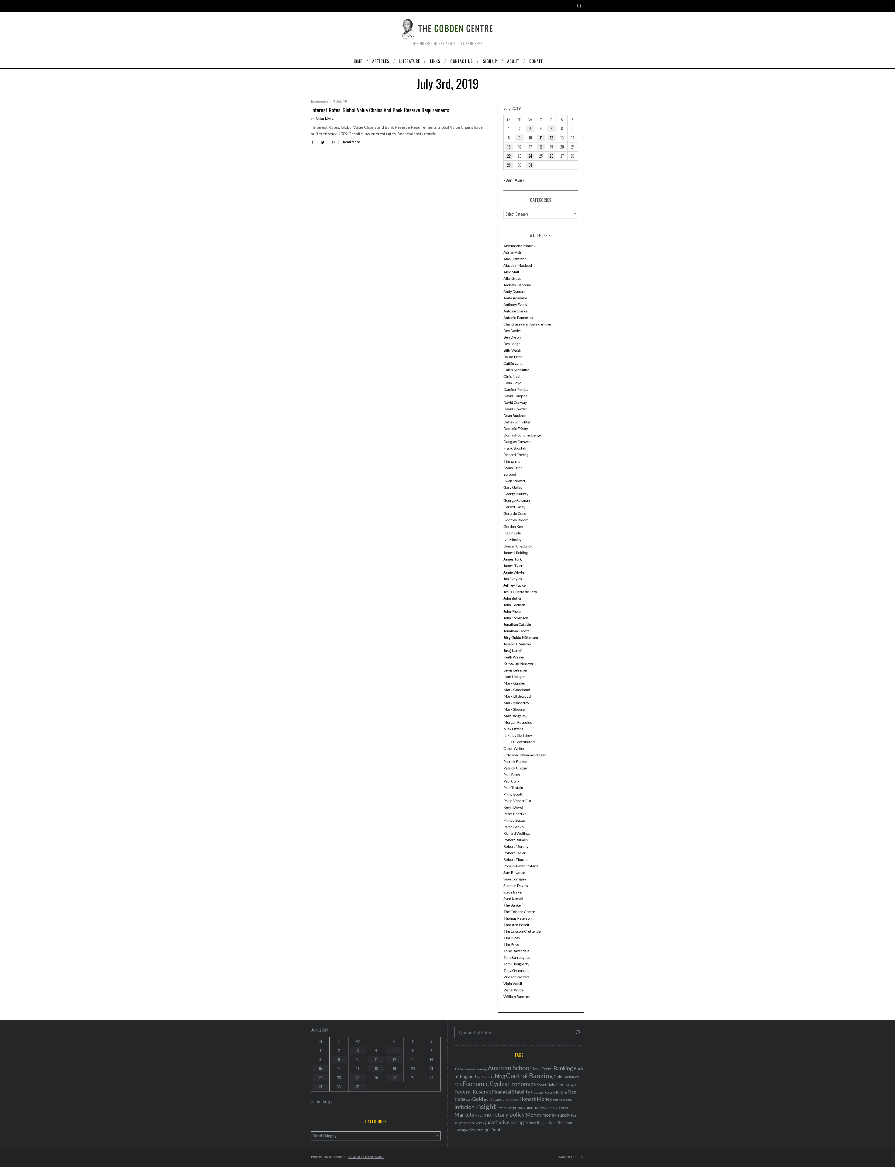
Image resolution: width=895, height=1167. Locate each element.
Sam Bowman (514, 872)
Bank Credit (542, 1068)
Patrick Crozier (515, 768)
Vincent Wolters (516, 977)
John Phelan (512, 611)
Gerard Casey (514, 507)
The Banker (512, 905)
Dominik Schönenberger (522, 435)
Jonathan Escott (516, 631)
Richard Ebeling (516, 454)
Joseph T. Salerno (517, 644)
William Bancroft (517, 996)
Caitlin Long (513, 363)
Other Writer (513, 748)
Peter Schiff (474, 1123)
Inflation (464, 1107)
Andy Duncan (514, 291)
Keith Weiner (513, 657)
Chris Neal (511, 376)
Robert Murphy (515, 846)
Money (534, 1115)
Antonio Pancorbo (518, 317)
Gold (477, 1099)
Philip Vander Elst (517, 800)
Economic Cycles (485, 1083)
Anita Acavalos (515, 298)
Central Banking (529, 1076)
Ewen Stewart (514, 480)
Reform (530, 1123)
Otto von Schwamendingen (524, 755)
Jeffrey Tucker (515, 585)
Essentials (546, 1084)
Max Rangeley (514, 715)
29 (509, 165)
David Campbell (516, 396)
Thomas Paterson (517, 918)
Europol (509, 474)
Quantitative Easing (503, 1122)
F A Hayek (570, 1085)
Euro (559, 1084)
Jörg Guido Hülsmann (520, 637)
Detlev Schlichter (517, 422)
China (559, 1076)
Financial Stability (511, 1091)
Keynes (501, 1108)
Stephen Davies (515, 885)
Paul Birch (511, 774)
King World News (546, 1108)
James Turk (512, 559)
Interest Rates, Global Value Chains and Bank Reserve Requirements (380, 110)
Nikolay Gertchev (517, 735)
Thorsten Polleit (516, 924)
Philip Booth (513, 794)
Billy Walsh (512, 350)
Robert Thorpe (515, 859)
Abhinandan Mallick (519, 245)
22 (509, 156)
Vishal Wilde (513, 990)
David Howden (515, 409)
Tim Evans (511, 461)
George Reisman (516, 500)
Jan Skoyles (512, 578)
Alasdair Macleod (517, 265)
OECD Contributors (519, 742)
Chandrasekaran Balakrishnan (527, 324)
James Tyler (513, 565)
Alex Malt (511, 272)
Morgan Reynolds (517, 722)
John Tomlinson (515, 618)
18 (541, 147)
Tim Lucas (511, 937)
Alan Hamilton (515, 258)
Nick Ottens (513, 729)
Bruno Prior (512, 356)
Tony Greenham (516, 970)
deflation (572, 1077)
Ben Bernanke (485, 1077)
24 (530, 156)
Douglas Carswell (517, 441)
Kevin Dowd (513, 807)
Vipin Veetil (512, 983)
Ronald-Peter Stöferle (520, 866)
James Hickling (515, 552)
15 (508, 147)
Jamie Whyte (513, 572)
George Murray (515, 494)
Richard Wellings (516, 833)
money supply (556, 1115)
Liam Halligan (514, 676)
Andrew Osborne (517, 285)
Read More (351, 142)
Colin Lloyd (325, 118)
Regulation (546, 1122)
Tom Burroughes (516, 957)
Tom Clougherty (516, 964)
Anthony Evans (515, 304)
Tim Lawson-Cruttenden (522, 931)
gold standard (496, 1099)
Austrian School (509, 1068)
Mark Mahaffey (516, 702)
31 (530, 165)
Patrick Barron (515, 761)
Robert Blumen (515, 840)
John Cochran (514, 605)
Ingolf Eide (512, 533)
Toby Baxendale (516, 951)
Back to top (567, 1157)
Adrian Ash (512, 252)
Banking (563, 1068)
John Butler (512, 598)
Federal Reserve (472, 1092)
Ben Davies (512, 330)
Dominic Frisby (515, 428)
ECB (458, 1084)
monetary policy (504, 1114)
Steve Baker (513, 892)
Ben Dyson (512, 337)
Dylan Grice (512, 467)
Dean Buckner (514, 415)
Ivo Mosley (512, 539)
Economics (320, 101)
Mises (479, 1115)
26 (551, 156)
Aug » (520, 180)
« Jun (508, 180)
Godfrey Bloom (515, 520)
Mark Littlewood (517, 696)
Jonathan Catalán (517, 624)
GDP (469, 1099)
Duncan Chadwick (517, 546)
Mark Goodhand (516, 689)
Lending (563, 1108)
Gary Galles (512, 487)
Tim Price (511, 944)
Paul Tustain (513, 787)
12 (551, 138)
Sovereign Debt (485, 1129)
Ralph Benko (513, 826)
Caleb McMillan (516, 369)
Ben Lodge (511, 343)
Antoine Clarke (515, 311)
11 (541, 138)
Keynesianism (520, 1107)
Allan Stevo (512, 278)
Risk (560, 1122)
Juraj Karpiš (512, 650)
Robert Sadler (514, 853)
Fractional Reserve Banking (549, 1092)
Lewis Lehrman (515, 670)
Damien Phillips (515, 389)
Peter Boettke (514, 813)
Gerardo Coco (514, 513)
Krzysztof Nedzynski (520, 663)
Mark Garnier (514, 683)
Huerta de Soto (562, 1099)
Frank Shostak (514, 448)
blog (500, 1076)
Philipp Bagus (514, 820)
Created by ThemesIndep (366, 1157)
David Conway (515, 402)
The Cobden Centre (519, 911)
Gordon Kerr (513, 526)
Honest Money (536, 1099)
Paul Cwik (511, 781)
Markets (464, 1115)
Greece (514, 1099)
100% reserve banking (470, 1069)
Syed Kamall (513, 898)
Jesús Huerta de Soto (520, 591)
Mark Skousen (515, 709)
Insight (485, 1106)
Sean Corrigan (514, 879)
